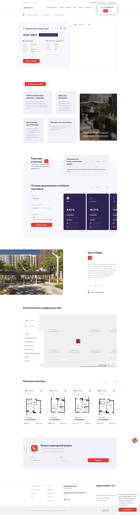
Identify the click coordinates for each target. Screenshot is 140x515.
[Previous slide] (92, 161)
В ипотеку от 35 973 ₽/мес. (48, 35)
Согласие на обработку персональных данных (106, 495)
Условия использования (101, 500)
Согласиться (128, 509)
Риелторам (50, 496)
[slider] (51, 219)
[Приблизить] (112, 363)
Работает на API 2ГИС (103, 364)
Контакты (88, 7)
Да (105, 11)
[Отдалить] (108, 363)
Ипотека (61, 7)
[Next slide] (103, 161)
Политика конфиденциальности (103, 497)
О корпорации (35, 2)
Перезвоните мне (102, 2)
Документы (25, 2)
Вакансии (81, 7)
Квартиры (68, 7)
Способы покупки (35, 489)
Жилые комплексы (52, 7)
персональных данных (59, 448)
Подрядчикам (50, 500)
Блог (75, 7)
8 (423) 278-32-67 (94, 2)
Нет (110, 11)
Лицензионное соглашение (102, 365)
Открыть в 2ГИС (113, 365)
